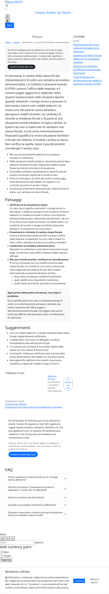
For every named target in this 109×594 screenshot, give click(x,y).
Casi (59, 12)
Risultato (51, 12)
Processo (40, 12)
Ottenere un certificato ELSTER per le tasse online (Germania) (87, 70)
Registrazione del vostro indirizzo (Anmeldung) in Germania (33, 407)
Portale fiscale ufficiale (15, 404)
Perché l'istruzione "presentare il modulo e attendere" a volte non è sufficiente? (31, 488)
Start (9, 25)
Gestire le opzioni (94, 581)
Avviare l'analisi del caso (21, 66)
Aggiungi (6, 559)
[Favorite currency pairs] (2, 538)
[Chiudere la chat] (12, 538)
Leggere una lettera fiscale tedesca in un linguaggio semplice (87, 59)
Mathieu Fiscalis (52, 378)
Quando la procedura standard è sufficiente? (32, 505)
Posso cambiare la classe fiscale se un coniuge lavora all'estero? (33, 478)
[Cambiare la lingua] (7, 20)
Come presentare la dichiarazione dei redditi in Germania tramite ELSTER (87, 81)
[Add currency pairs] (7, 538)
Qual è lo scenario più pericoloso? (26, 497)
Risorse (66, 12)
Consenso (79, 580)
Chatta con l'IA (68, 385)
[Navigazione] (7, 5)
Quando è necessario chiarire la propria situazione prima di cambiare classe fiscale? (35, 514)
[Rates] (7, 16)
